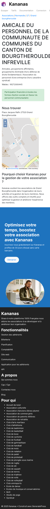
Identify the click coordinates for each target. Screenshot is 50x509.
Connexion (41, 10)
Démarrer (11, 259)
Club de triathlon (14, 474)
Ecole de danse (13, 486)
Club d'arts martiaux (15, 422)
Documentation (26, 10)
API (2, 369)
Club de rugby (12, 463)
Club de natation (13, 451)
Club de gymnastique (16, 442)
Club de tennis (13, 471)
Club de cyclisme (14, 437)
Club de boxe (12, 434)
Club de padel (12, 454)
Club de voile (12, 477)
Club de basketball (14, 431)
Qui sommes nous (9, 379)
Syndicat (10, 498)
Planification (6, 344)
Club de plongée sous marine (19, 460)
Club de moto (12, 448)
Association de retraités (17, 419)
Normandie (20, 15)
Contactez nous (8, 389)
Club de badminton (15, 428)
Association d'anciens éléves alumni (22, 411)
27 (28, 15)
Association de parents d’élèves (20, 416)
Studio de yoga (13, 495)
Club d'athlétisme (14, 425)
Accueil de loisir (13, 405)
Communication (8, 359)
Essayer (4, 10)
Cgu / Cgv (5, 384)
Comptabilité (7, 349)
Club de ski (11, 466)
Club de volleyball (14, 480)
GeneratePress (39, 506)
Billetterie (5, 339)
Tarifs (13, 10)
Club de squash (13, 469)
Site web (5, 354)
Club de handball (14, 445)
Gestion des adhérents (11, 334)
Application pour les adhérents (15, 364)
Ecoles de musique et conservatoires (23, 489)
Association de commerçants (19, 413)
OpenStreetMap (12, 168)
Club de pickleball (14, 457)
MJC (8, 492)
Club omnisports (14, 483)
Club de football (13, 440)
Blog (3, 394)
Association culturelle (16, 408)
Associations (7, 15)
